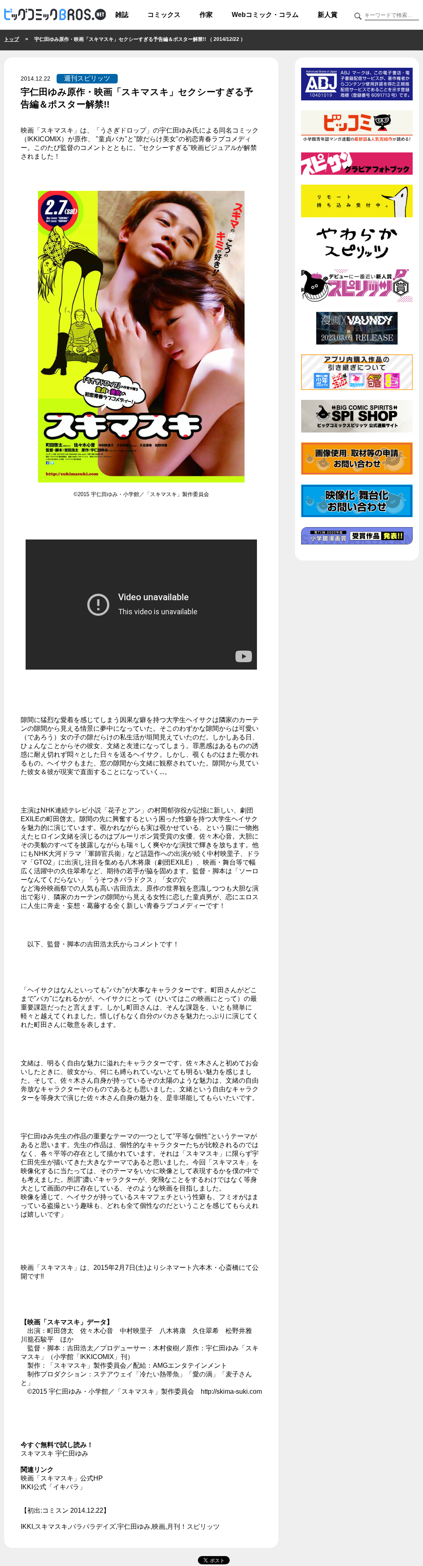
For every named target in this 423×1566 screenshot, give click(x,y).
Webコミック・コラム (265, 14)
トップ (11, 39)
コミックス (164, 14)
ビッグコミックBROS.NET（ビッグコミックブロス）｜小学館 (55, 15)
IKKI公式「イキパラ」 (53, 1486)
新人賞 (327, 14)
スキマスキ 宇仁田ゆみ (54, 1453)
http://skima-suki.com (231, 1391)
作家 (206, 14)
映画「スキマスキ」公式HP (62, 1478)
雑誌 (121, 14)
